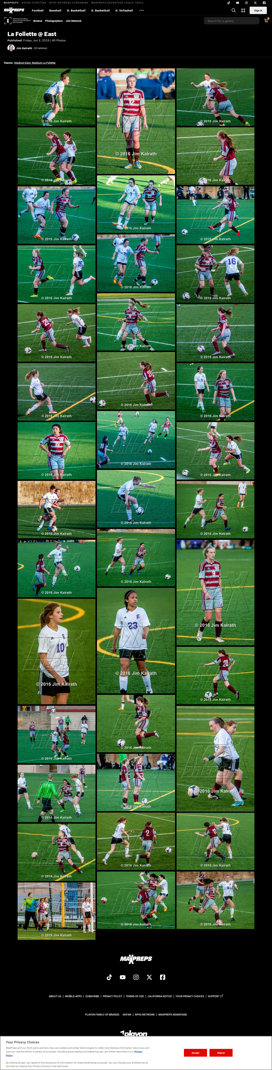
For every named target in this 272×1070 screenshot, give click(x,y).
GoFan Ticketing (34, 2)
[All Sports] (141, 10)
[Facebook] (264, 3)
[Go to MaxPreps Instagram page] (136, 977)
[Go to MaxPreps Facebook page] (163, 977)
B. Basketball (76, 10)
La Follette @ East (31, 33)
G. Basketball (100, 10)
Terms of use (135, 996)
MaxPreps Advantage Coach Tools (117, 2)
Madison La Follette (44, 62)
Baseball (55, 10)
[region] (136, 1053)
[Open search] (234, 10)
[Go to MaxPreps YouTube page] (123, 977)
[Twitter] (255, 3)
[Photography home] (17, 20)
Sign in (258, 10)
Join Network (73, 21)
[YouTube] (238, 3)
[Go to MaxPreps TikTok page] (109, 977)
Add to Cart (82, 119)
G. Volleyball (124, 10)
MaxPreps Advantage (172, 1014)
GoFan (127, 1014)
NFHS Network (145, 1014)
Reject (221, 1052)
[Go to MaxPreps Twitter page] (149, 977)
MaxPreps (11, 2)
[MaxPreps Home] (14, 10)
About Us (55, 996)
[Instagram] (246, 3)
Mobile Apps (73, 996)
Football (38, 10)
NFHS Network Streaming (68, 2)
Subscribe (92, 996)
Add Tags (60, 119)
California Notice (160, 996)
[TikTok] (229, 3)
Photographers (54, 21)
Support (213, 996)
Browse (37, 21)
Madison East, (23, 62)
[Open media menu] (243, 10)
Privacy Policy (112, 996)
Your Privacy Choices (190, 996)
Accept (195, 1052)
